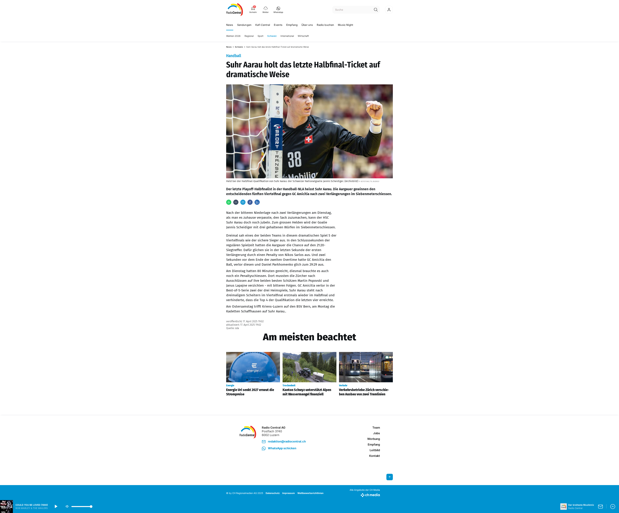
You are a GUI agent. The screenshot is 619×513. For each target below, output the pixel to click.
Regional (249, 36)
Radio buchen (325, 24)
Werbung (373, 439)
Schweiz (272, 36)
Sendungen (244, 24)
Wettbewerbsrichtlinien (310, 493)
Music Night (345, 24)
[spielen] (56, 506)
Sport (261, 36)
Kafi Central (262, 24)
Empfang (292, 24)
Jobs (376, 433)
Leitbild (375, 450)
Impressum (288, 493)
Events (278, 24)
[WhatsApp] (228, 202)
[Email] (243, 202)
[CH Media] (365, 494)
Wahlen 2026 (233, 36)
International (287, 36)
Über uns (307, 24)
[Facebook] (250, 202)
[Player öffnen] (612, 506)
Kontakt (374, 455)
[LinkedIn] (257, 202)
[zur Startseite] (234, 9)
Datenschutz (273, 493)
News (229, 24)
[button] (278, 9)
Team (376, 427)
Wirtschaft (303, 36)
